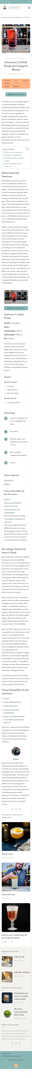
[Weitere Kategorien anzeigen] (24, 58)
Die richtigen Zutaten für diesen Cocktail (14, 159)
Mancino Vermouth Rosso (12, 503)
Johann (11, 74)
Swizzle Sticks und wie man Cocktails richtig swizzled (21, 996)
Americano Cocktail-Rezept (12, 155)
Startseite (4, 17)
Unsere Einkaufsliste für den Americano (13, 164)
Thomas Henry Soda (10, 506)
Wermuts (18, 586)
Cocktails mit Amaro (18, 17)
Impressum (6, 1053)
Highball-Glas (8, 480)
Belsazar (8, 650)
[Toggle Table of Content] (26, 149)
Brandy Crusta (7, 854)
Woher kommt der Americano (13, 152)
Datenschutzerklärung (11, 1056)
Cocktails (9, 17)
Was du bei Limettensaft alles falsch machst (20, 1012)
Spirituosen (7, 577)
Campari (7, 499)
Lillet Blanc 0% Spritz (22, 972)
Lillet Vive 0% (19, 957)
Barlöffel (7, 484)
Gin (21, 207)
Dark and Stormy (8, 894)
